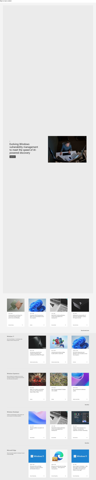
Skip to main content (5, 1)
